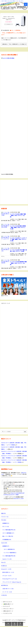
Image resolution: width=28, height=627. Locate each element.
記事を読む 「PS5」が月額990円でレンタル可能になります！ (14, 44)
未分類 (4, 565)
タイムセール (6, 575)
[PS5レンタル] (14, 20)
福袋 (3, 513)
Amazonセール (6, 569)
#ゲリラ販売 (16, 494)
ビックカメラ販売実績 (10, 552)
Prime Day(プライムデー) (9, 579)
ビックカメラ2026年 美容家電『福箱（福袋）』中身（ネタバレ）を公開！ (18, 263)
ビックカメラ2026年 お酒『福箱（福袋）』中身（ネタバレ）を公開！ (18, 250)
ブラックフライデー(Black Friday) (11, 582)
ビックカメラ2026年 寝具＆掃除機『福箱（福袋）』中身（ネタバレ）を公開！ (18, 227)
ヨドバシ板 (4, 1)
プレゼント (4, 516)
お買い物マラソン (7, 588)
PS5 (12, 30)
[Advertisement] (14, 191)
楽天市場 (4, 585)
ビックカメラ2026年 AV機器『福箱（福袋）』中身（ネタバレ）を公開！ (18, 215)
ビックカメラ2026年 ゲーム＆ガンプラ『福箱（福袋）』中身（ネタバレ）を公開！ (18, 239)
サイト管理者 (11, 445)
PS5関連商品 (17, 30)
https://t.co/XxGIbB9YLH (17, 493)
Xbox (3, 562)
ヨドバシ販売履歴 (8, 533)
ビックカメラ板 (11, 1)
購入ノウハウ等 (7, 536)
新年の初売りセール (8, 572)
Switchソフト (7, 559)
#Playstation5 (8, 494)
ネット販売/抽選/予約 (8, 529)
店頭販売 (5, 523)
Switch (4, 543)
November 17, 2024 (18, 498)
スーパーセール (7, 592)
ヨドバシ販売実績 (9, 549)
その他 (4, 595)
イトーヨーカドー (20, 1)
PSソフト (5, 526)
